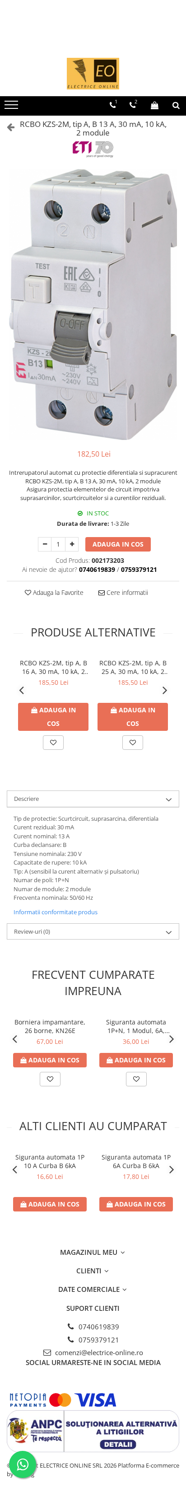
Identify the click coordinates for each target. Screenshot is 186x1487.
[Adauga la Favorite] (53, 742)
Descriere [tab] (26, 799)
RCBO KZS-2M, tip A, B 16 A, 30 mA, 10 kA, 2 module (53, 667)
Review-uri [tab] (32, 931)
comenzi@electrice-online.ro (98, 1352)
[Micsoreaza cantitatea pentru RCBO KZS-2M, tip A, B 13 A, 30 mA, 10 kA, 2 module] (44, 544)
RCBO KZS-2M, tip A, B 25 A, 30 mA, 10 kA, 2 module (133, 667)
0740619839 (98, 1326)
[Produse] (12, 107)
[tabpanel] (93, 304)
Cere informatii (126, 592)
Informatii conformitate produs (56, 912)
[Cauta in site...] (176, 105)
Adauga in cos (118, 544)
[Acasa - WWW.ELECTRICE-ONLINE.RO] (93, 73)
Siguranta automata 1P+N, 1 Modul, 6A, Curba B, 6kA (136, 1026)
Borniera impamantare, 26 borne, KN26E (49, 1026)
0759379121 (98, 1339)
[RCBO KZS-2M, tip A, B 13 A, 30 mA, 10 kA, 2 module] (93, 304)
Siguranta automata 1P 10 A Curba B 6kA (49, 1161)
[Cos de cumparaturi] (154, 105)
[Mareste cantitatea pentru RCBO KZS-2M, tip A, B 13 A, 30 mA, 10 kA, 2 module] (72, 544)
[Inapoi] (7, 127)
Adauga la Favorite (57, 592)
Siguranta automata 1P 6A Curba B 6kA (136, 1161)
